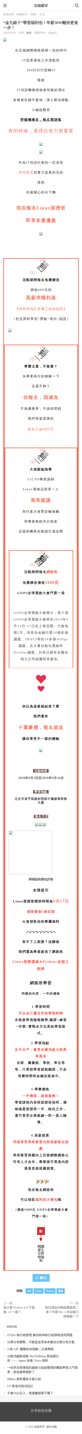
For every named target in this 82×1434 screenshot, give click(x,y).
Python (50, 1291)
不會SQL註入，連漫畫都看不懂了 (30, 1393)
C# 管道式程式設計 (20, 1386)
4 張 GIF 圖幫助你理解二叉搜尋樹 (30, 1349)
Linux (38, 1291)
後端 (33, 14)
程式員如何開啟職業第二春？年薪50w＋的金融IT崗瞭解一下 (62, 1312)
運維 (60, 1291)
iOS (29, 1291)
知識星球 (41, 5)
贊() (43, 1278)
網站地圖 (51, 1426)
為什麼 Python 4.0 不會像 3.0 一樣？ (19, 1310)
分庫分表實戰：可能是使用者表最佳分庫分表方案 (41, 1342)
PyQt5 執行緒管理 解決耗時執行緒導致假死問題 (40, 1335)
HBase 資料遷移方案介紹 (24, 1379)
